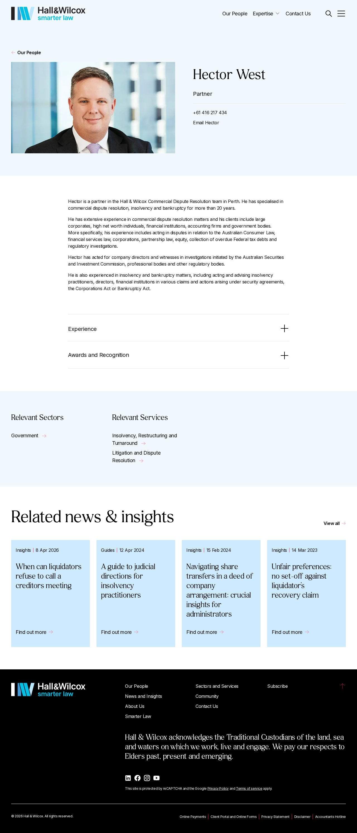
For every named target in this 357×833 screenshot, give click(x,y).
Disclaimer (302, 817)
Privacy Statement (275, 817)
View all (332, 523)
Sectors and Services (217, 686)
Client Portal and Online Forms (234, 817)
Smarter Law (138, 716)
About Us (134, 706)
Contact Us (298, 13)
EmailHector (206, 122)
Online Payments (193, 817)
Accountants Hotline (330, 817)
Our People (234, 13)
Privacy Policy (218, 788)
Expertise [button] (263, 13)
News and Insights (143, 696)
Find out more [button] (31, 632)
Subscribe (277, 686)
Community (207, 696)
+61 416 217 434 (210, 112)
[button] (328, 13)
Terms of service (249, 788)
